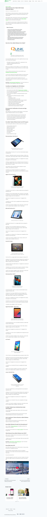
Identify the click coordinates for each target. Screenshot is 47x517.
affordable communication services (11, 72)
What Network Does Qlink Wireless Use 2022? (15, 38)
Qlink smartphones (14, 426)
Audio (36, 1)
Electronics (26, 1)
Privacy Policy (10, 510)
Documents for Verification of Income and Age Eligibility (17, 31)
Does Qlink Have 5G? (11, 39)
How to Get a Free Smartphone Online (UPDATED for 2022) (25, 480)
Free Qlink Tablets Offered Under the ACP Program (16, 32)
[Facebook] (17, 514)
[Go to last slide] (6, 495)
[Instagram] (20, 514)
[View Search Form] (41, 1)
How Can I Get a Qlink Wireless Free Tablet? (15, 29)
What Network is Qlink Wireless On (15, 441)
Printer (33, 1)
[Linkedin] (23, 514)
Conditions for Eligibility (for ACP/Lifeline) (14, 30)
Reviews (19, 1)
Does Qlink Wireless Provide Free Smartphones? (15, 37)
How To (22, 1)
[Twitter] (19, 514)
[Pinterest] (22, 514)
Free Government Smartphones (15, 82)
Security (39, 1)
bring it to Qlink (20, 429)
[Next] (28, 495)
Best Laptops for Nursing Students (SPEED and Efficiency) (10, 480)
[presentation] (11, 492)
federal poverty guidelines (23, 90)
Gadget (30, 1)
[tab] (16, 501)
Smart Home (15, 1)
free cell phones (8, 6)
